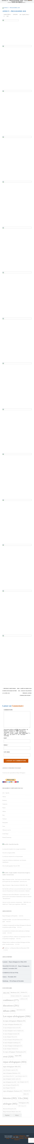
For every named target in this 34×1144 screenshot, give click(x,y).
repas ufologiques (14, 1062)
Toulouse (4, 818)
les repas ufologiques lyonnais (11, 1033)
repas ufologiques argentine (10, 1070)
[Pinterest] (16, 682)
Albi (6, 993)
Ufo (23, 1098)
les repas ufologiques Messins (10, 1036)
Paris (3, 815)
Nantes (4, 807)
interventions (21, 1009)
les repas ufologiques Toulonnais (10, 1048)
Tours (3, 826)
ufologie (10, 1103)
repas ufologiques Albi (11, 1066)
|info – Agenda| (5, 793)
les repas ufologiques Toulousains (14, 1052)
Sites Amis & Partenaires (17, 1138)
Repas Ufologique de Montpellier (9, 915)
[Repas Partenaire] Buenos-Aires (12, 1111)
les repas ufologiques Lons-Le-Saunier (13, 1030)
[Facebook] (10, 682)
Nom (5, 738)
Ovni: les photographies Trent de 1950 (11, 865)
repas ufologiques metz (22, 1082)
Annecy (27, 14)
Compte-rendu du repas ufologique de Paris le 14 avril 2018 (9, 691)
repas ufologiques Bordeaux (11, 1073)
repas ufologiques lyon (9, 1082)
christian (24, 992)
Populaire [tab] (7, 1115)
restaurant (27, 1090)
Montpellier (5, 822)
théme (26, 1094)
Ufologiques (24, 1103)
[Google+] (20, 682)
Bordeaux (4, 800)
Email (6, 745)
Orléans (4, 811)
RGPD (21, 1137)
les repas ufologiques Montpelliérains (12, 1039)
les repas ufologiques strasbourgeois (12, 1045)
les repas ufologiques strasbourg (11, 1042)
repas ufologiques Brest (8, 1076)
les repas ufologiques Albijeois (14, 1021)
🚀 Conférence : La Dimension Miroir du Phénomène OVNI (15, 948)
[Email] (30, 682)
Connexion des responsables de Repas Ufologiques (13, 772)
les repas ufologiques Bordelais (12, 1024)
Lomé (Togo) (5, 833)
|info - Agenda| (22, 14)
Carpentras (4, 804)
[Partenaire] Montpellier (9, 1108)
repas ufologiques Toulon (9, 1087)
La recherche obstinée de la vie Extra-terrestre (12, 856)
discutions (11, 1005)
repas (18, 1056)
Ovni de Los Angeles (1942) (8, 852)
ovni (8, 1056)
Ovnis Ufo (16, 844)
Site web (7, 752)
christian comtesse (16, 996)
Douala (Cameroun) (6, 837)
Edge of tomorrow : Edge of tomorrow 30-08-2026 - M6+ (15, 885)
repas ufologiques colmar (21, 1076)
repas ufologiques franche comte (11, 1079)
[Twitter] (13, 682)
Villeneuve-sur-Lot (6, 830)
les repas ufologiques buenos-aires (11, 1027)
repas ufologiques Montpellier (11, 1085)
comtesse (26, 996)
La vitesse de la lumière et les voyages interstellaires (14, 849)
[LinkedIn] (23, 682)
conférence (10, 1000)
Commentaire (8, 709)
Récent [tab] (17, 1115)
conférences (23, 999)
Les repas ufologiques (16, 1016)
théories (10, 1098)
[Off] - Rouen (22, 1105)
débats (9, 1011)
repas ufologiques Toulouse (12, 1091)
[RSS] (26, 682)
